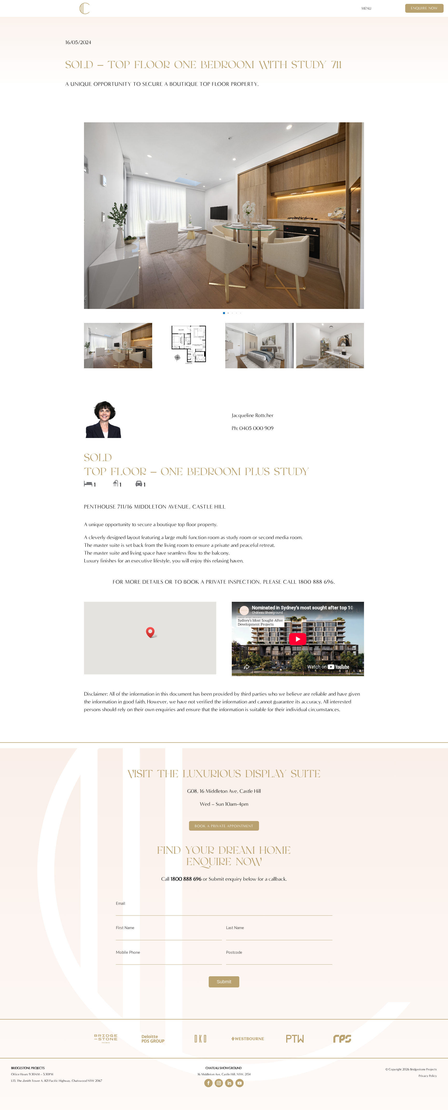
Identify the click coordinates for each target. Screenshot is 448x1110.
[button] (224, 313)
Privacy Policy (428, 1076)
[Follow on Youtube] (239, 1083)
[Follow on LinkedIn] (229, 1083)
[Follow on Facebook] (208, 1083)
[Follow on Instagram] (219, 1083)
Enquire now (424, 8)
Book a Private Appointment (224, 826)
